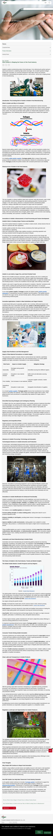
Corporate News (6, 47)
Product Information (6, 50)
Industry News (5, 54)
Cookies (29, 828)
